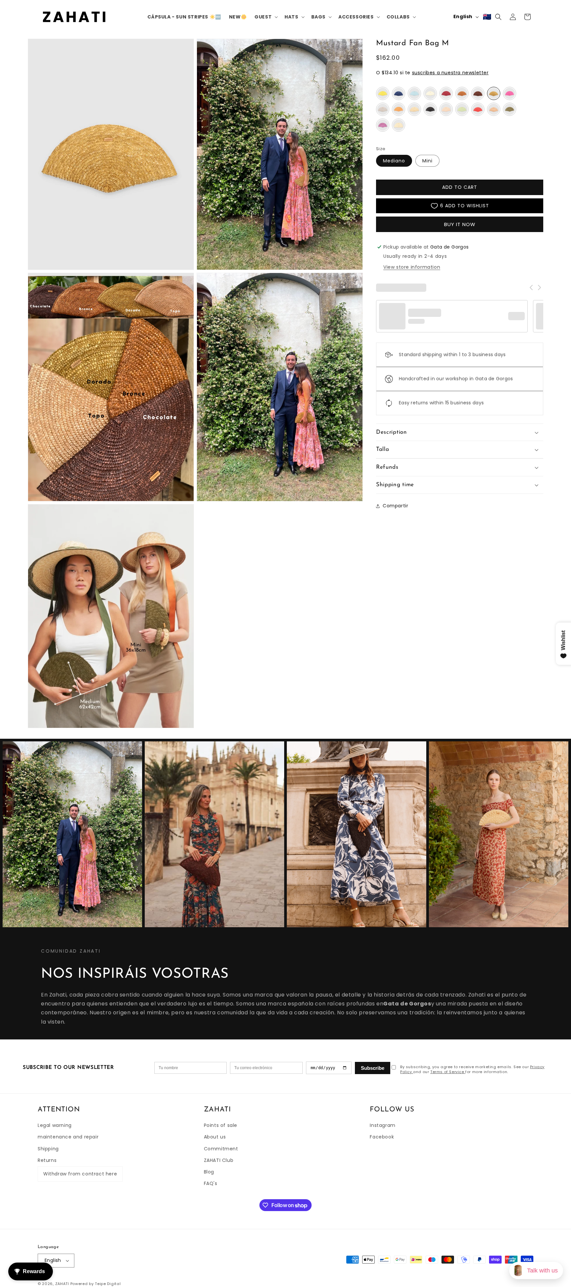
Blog (209, 1171)
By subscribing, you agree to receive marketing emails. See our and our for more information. (472, 1069)
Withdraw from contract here (80, 1173)
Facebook (382, 1137)
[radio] (382, 93)
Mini (427, 160)
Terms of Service (447, 1071)
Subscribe (372, 1068)
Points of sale (220, 1125)
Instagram (382, 1125)
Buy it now (460, 224)
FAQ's (210, 1183)
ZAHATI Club (219, 1160)
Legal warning (55, 1125)
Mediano (394, 160)
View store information (411, 267)
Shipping (48, 1148)
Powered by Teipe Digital (95, 1283)
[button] (265, 17)
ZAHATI (62, 1283)
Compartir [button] (395, 505)
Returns (47, 1160)
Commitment (221, 1148)
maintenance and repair (68, 1137)
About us (215, 1137)
